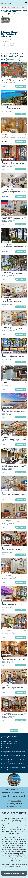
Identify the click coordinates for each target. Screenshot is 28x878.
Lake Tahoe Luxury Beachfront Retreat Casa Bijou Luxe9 (13, 412)
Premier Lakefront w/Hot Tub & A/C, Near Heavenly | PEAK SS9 (12, 605)
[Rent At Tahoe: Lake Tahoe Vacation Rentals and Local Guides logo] (6, 3)
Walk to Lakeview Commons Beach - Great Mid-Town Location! (13, 81)
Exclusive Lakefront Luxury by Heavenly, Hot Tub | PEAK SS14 (14, 495)
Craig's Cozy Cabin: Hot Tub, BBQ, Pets (13, 659)
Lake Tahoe (4, 83)
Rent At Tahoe (16, 801)
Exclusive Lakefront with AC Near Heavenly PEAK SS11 (12, 109)
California (19, 7)
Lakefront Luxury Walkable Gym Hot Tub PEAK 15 (14, 247)
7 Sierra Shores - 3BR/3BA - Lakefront (13, 714)
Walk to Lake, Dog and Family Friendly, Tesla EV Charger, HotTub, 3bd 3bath (13, 439)
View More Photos (5, 20)
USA (14, 7)
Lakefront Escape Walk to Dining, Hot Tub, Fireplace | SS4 (13, 522)
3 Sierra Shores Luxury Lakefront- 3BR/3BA (12, 550)
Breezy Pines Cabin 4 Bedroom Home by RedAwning (13, 136)
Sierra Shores (9, 111)
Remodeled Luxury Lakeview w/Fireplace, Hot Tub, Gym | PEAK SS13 (13, 632)
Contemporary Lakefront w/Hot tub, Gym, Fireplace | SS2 (12, 219)
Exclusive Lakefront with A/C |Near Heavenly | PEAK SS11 (12, 687)
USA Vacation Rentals (8, 745)
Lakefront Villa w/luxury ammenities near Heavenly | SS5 (12, 577)
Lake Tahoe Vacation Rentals (10, 743)
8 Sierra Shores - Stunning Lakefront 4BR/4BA (13, 357)
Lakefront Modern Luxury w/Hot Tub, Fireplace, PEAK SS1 (13, 329)
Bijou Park (9, 83)
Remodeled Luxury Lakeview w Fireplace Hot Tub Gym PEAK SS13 (12, 302)
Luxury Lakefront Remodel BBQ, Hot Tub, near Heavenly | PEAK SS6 (12, 274)
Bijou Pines (9, 138)
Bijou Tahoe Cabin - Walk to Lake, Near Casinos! (13, 467)
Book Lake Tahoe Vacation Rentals (14, 873)
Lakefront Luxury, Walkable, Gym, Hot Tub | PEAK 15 (13, 164)
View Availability (20, 86)
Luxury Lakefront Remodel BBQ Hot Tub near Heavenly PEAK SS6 (14, 191)
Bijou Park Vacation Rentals (10, 741)
